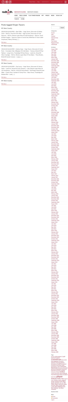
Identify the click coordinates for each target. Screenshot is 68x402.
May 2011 (53, 287)
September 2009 (55, 320)
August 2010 (54, 302)
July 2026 (53, 50)
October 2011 (54, 278)
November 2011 (55, 277)
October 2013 (54, 238)
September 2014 (55, 220)
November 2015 (55, 199)
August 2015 (54, 204)
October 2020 (54, 114)
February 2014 (54, 232)
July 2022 (53, 97)
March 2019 (54, 139)
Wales (65, 384)
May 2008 (53, 347)
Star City (61, 382)
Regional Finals (55, 42)
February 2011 (54, 292)
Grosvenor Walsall (55, 372)
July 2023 (53, 82)
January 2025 (54, 72)
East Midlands (55, 361)
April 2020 (53, 119)
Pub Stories (54, 41)
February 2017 (54, 175)
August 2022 (54, 95)
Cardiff (63, 356)
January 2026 (54, 59)
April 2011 (53, 288)
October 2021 (54, 105)
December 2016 (55, 179)
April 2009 (53, 328)
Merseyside (56, 373)
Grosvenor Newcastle (63, 368)
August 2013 (54, 242)
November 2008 (55, 337)
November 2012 (55, 257)
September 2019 (55, 130)
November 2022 (55, 90)
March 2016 (54, 192)
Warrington (53, 385)
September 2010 (55, 300)
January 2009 (54, 333)
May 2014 (53, 227)
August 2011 (54, 282)
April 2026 (53, 55)
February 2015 (54, 212)
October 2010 (54, 298)
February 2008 (54, 352)
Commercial (56, 360)
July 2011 (53, 283)
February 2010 (54, 312)
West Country (59, 385)
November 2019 (55, 127)
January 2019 (54, 142)
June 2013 (53, 245)
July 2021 (53, 107)
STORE (22, 19)
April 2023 (53, 85)
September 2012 (55, 260)
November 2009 (55, 317)
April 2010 (53, 308)
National (61, 373)
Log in (52, 399)
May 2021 (53, 109)
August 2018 (54, 150)
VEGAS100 (54, 44)
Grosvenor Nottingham (56, 369)
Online (52, 39)
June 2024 (53, 77)
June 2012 (53, 265)
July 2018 (53, 152)
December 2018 (55, 144)
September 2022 (55, 94)
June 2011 (53, 285)
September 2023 (55, 80)
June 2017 (53, 170)
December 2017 (55, 162)
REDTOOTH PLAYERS (20, 12)
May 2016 (53, 190)
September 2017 (55, 167)
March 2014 (54, 230)
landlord (62, 372)
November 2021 (55, 104)
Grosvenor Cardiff (56, 364)
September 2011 (55, 280)
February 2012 (54, 272)
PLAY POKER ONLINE (34, 15)
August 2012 (54, 262)
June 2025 (53, 70)
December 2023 (55, 79)
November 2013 (55, 237)
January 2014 (54, 233)
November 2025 (55, 62)
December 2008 (55, 335)
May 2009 (53, 327)
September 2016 (55, 184)
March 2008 (54, 350)
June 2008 (53, 345)
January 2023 (54, 89)
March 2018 (54, 157)
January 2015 (54, 214)
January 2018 (54, 160)
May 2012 (53, 267)
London (52, 373)
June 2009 (53, 325)
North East (56, 374)
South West (62, 381)
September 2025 (55, 65)
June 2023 (53, 84)
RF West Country (6, 28)
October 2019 (54, 129)
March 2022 (54, 100)
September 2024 (55, 74)
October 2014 (54, 219)
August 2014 (54, 222)
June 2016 (53, 189)
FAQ (52, 34)
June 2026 (53, 52)
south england (62, 380)
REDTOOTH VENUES (32, 12)
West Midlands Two (56, 388)
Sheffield (56, 380)
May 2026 (53, 54)
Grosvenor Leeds (60, 365)
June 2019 (53, 135)
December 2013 (55, 235)
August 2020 (54, 115)
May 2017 (53, 172)
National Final (54, 37)
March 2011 (54, 290)
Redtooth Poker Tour (57, 378)
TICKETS (16, 19)
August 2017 (54, 169)
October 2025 (54, 64)
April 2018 (53, 155)
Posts (53, 396)
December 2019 (55, 125)
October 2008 (54, 338)
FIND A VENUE (23, 15)
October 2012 (54, 258)
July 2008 (53, 343)
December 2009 (55, 315)
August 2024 (54, 75)
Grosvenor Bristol (60, 362)
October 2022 (54, 92)
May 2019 (53, 137)
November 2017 (55, 164)
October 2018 (54, 147)
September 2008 (55, 340)
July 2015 (53, 205)
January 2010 (54, 313)
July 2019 (53, 134)
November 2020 (55, 112)
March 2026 (54, 57)
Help (38, 1)
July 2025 (53, 69)
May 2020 (53, 117)
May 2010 (53, 307)
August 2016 (54, 185)
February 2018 (54, 159)
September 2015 (55, 202)
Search (53, 24)
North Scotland (64, 374)
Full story (3, 42)
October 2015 (54, 200)
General (53, 36)
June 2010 (53, 305)
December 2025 (55, 60)
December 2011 (55, 275)
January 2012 (54, 273)
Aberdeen (53, 356)
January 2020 (54, 124)
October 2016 (54, 182)
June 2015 (53, 207)
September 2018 (55, 149)
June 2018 (53, 154)
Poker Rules (32, 1)
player (59, 376)
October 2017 (54, 165)
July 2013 (53, 243)
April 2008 (53, 348)
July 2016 (53, 187)
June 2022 (53, 99)
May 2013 (53, 247)
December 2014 (55, 215)
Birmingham (58, 356)
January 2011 (54, 293)
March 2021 (54, 110)
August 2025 (54, 67)
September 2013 (55, 240)
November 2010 (55, 297)
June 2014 (53, 225)
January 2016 (54, 195)
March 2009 (54, 330)
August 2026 (54, 49)
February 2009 (54, 332)
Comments (55, 398)
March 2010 (54, 310)
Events (53, 32)
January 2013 (54, 253)
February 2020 (54, 122)
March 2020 (54, 120)
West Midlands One (60, 386)
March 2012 (54, 270)
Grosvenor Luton (55, 366)
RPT (43, 15)
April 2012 (53, 268)
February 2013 (54, 252)
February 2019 (54, 140)
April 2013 (53, 248)
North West (53, 377)
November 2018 (55, 145)
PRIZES (47, 15)
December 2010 (55, 295)
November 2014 (55, 217)
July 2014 (53, 224)
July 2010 (53, 303)
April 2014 (53, 229)
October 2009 (54, 318)
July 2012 (53, 263)
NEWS (52, 15)
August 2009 (54, 322)
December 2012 (55, 255)
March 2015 (54, 210)
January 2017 (54, 177)
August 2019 (54, 132)
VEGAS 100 (59, 15)
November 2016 (55, 180)
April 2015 (53, 209)
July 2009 (53, 323)
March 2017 (54, 174)
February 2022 (54, 102)
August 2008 (54, 342)
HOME (16, 15)
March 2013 (54, 250)
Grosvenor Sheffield (60, 370)
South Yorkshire (55, 383)
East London (64, 359)
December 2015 (55, 197)
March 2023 (54, 87)
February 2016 (54, 194)
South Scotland (55, 381)
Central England (55, 358)
